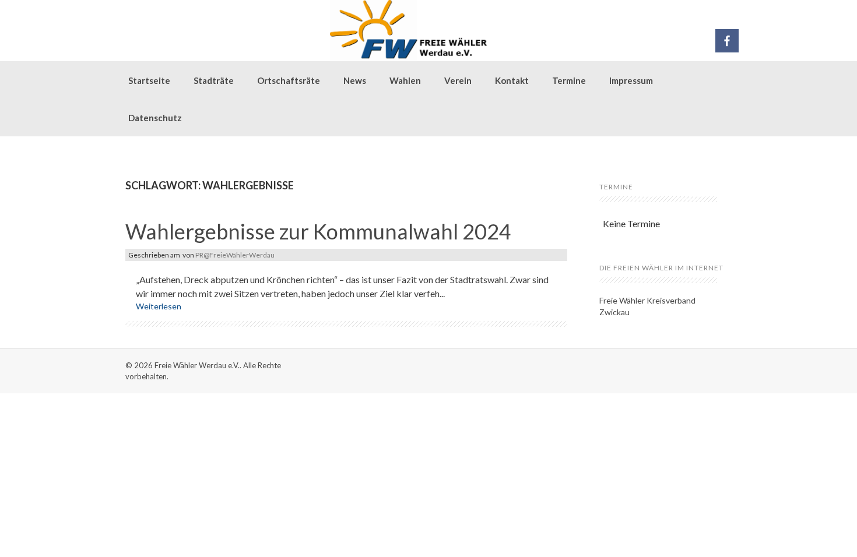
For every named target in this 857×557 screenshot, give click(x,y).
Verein (458, 80)
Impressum (631, 80)
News (354, 80)
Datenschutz (155, 117)
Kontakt (512, 80)
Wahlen (405, 80)
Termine (569, 80)
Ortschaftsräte (288, 80)
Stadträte (214, 80)
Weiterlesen (158, 306)
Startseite (149, 80)
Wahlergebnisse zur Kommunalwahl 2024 (318, 231)
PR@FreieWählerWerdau (235, 255)
